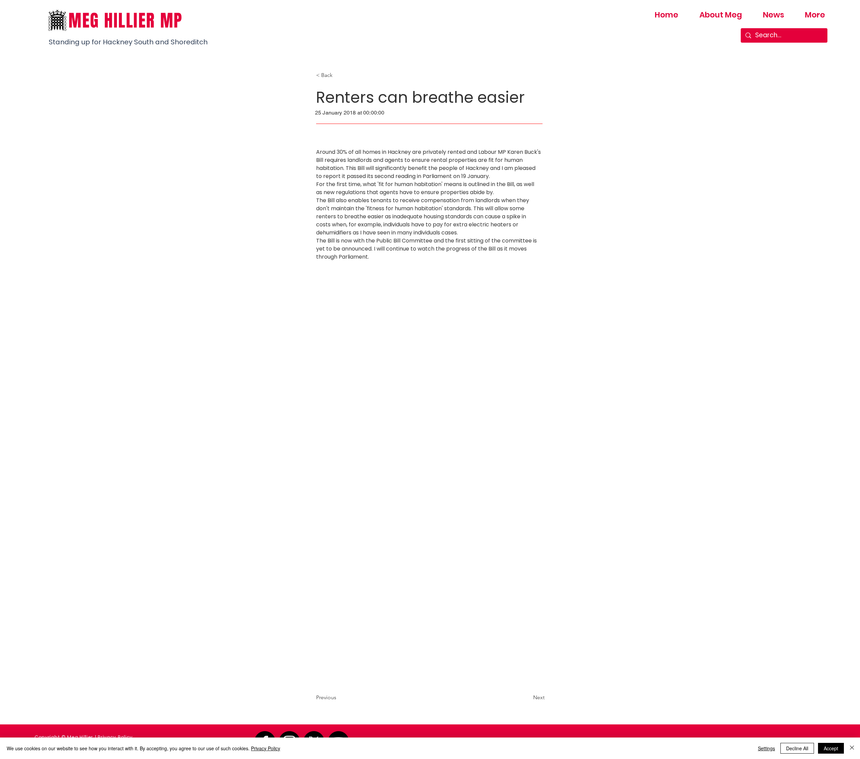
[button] (338, 75)
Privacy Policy (115, 737)
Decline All (797, 748)
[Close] (852, 748)
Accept (831, 748)
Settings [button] (766, 748)
